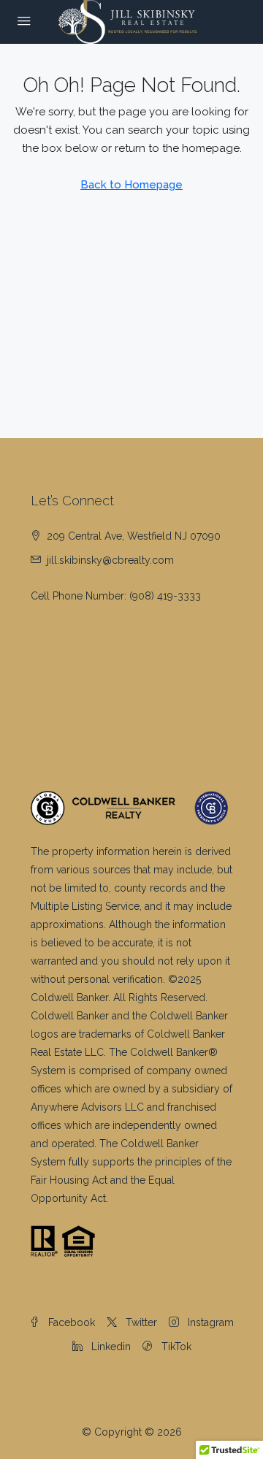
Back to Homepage (131, 184)
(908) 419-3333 (165, 596)
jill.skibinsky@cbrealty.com (110, 560)
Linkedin (109, 1346)
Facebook (70, 1322)
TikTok (175, 1346)
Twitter (140, 1322)
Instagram (209, 1322)
